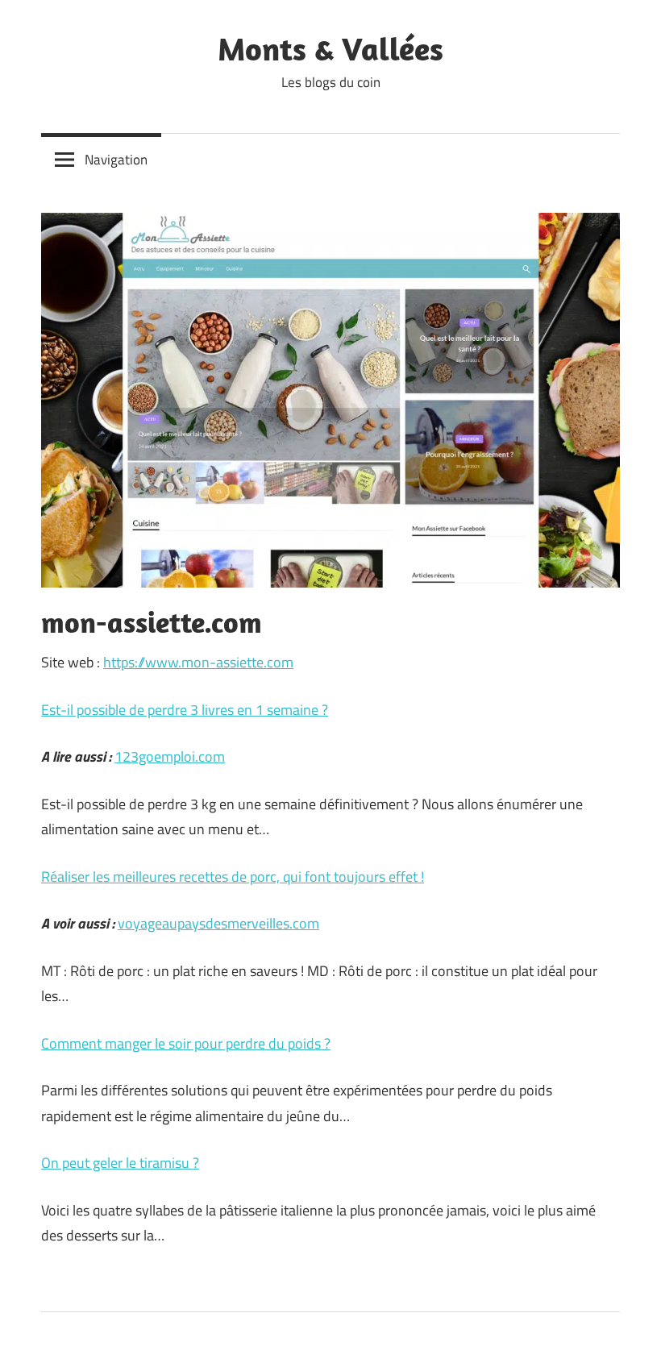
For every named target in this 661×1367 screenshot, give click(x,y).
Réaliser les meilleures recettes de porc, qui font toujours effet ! (232, 876)
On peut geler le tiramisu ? (120, 1163)
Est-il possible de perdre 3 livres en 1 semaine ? (184, 710)
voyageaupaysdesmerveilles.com (218, 923)
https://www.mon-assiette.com (198, 662)
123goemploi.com (169, 756)
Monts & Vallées (330, 48)
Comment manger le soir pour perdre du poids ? (185, 1043)
